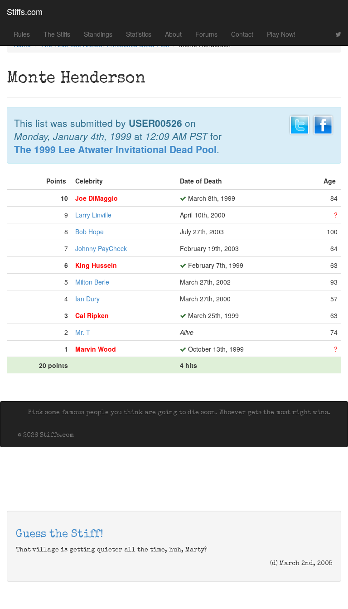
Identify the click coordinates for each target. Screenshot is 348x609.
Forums (206, 34)
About (173, 34)
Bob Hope (89, 231)
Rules (22, 34)
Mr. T (82, 332)
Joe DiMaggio (96, 198)
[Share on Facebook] (323, 123)
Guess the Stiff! (59, 534)
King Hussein (96, 265)
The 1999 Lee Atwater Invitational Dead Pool (115, 149)
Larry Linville (93, 214)
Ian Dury (87, 298)
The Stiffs (57, 34)
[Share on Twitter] (299, 123)
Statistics (138, 34)
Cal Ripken (92, 315)
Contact (242, 34)
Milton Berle (92, 281)
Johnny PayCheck (101, 248)
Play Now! (281, 34)
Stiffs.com (25, 11)
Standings (98, 34)
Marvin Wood (95, 348)
